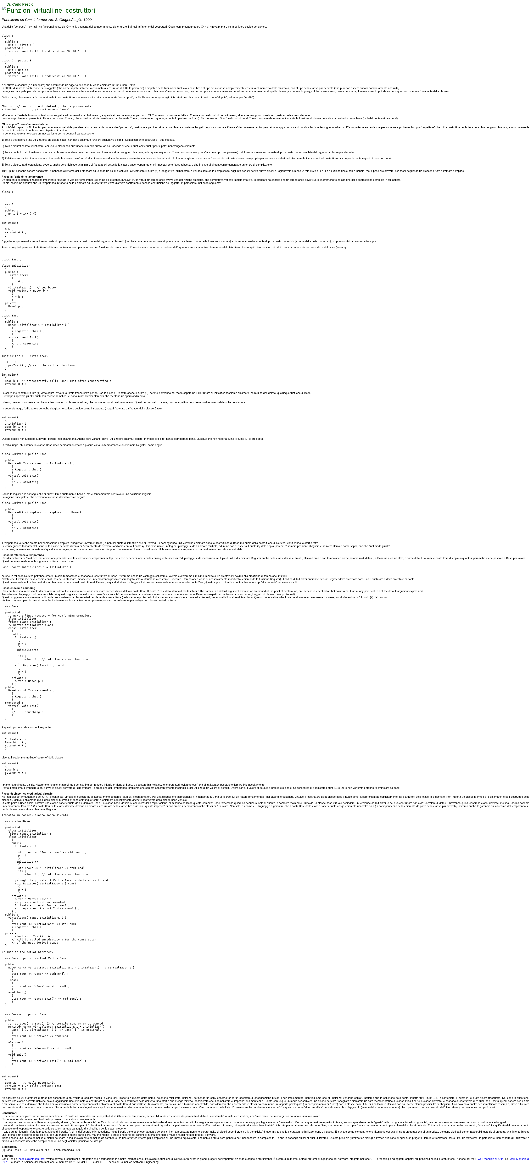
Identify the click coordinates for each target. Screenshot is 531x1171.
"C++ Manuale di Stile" (490, 1158)
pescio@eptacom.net (31, 1158)
